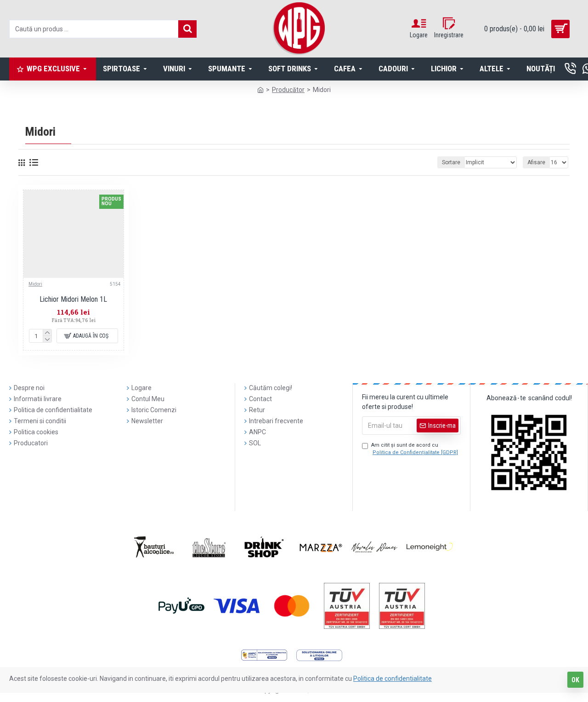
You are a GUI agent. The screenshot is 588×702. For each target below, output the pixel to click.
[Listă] (33, 162)
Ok (575, 680)
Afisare (536, 162)
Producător (288, 89)
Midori (35, 284)
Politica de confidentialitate (392, 678)
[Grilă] (21, 162)
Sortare (451, 162)
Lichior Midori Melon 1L (73, 299)
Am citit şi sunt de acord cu (414, 449)
